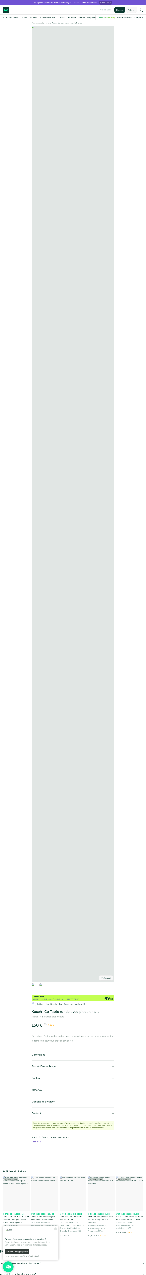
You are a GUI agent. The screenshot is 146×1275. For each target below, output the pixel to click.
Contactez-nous (124, 17)
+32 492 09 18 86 (30, 1256)
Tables (47, 23)
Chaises (61, 17)
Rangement (92, 17)
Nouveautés (14, 17)
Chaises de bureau (47, 17)
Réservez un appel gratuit (17, 1251)
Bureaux (33, 17)
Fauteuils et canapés (76, 17)
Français (137, 17)
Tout (5, 17)
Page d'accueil (37, 23)
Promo (24, 17)
